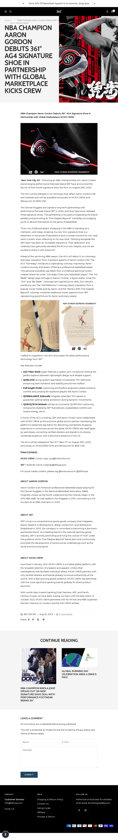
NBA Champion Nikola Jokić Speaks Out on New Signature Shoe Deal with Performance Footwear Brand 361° (38, 694)
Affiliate (41, 812)
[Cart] (112, 12)
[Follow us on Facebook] (79, 810)
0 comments (65, 614)
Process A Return (46, 816)
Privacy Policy (83, 730)
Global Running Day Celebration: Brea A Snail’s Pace (79, 674)
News (12, 23)
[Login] (107, 11)
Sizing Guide (43, 808)
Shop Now (84, 3)
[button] (5, 834)
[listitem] (28, 620)
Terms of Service (29, 733)
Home (7, 20)
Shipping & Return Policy (50, 799)
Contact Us (43, 804)
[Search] (10, 12)
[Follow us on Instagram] (85, 810)
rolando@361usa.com (55, 465)
